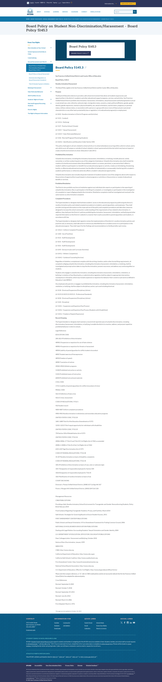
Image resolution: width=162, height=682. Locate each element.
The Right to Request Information (38, 113)
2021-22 (74, 657)
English (32, 2)
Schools (47, 11)
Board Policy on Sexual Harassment (39, 74)
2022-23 (68, 657)
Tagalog (55, 2)
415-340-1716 (45, 644)
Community (66, 622)
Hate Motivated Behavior (35, 92)
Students (56, 625)
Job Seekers (66, 625)
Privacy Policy (69, 665)
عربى (59, 2)
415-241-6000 (30, 626)
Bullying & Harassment (34, 88)
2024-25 (55, 657)
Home (28, 19)
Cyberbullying (32, 58)
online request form (107, 644)
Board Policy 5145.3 (79, 53)
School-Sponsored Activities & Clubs (37, 53)
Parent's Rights (32, 109)
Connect (84, 11)
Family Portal (88, 622)
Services (65, 11)
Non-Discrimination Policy (54, 665)
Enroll (86, 625)
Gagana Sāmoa (66, 2)
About (39, 11)
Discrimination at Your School (36, 48)
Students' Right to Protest (35, 99)
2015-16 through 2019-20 (88, 657)
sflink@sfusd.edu (33, 644)
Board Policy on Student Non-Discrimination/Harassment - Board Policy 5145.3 (37, 68)
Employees (57, 628)
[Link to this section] (85, 67)
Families (56, 622)
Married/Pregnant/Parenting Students (36, 104)
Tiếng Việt (49, 2)
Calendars (74, 11)
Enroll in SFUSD (95, 11)
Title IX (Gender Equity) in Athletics (39, 84)
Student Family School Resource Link (42, 641)
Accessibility (38, 665)
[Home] (30, 12)
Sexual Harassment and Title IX (53, 19)
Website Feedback (91, 665)
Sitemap (79, 665)
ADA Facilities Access (34, 95)
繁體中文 (42, 2)
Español (37, 2)
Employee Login (127, 3)
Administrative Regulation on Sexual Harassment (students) (37, 79)
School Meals (100, 622)
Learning (56, 11)
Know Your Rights (36, 19)
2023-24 (61, 657)
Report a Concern (101, 628)
